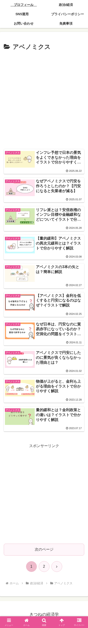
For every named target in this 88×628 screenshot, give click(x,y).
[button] (79, 575)
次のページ (44, 549)
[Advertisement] (44, 98)
